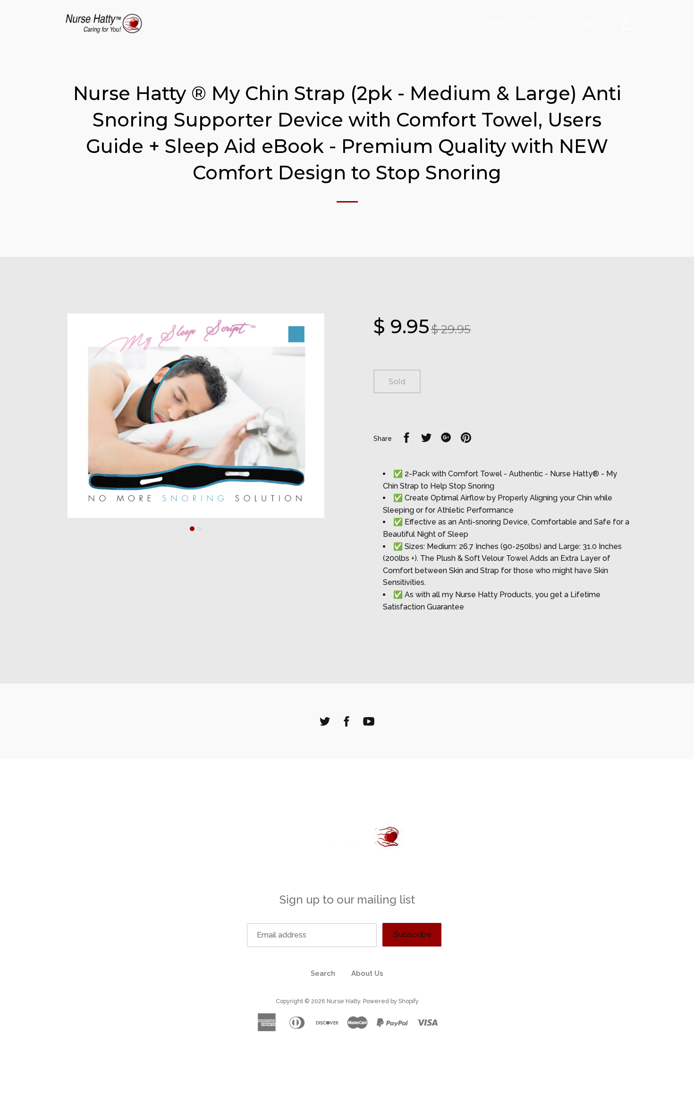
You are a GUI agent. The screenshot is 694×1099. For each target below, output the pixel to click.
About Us (367, 973)
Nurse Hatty (343, 1001)
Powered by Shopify (391, 1001)
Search (323, 973)
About (594, 23)
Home (498, 23)
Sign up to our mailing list (347, 899)
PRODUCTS (545, 23)
